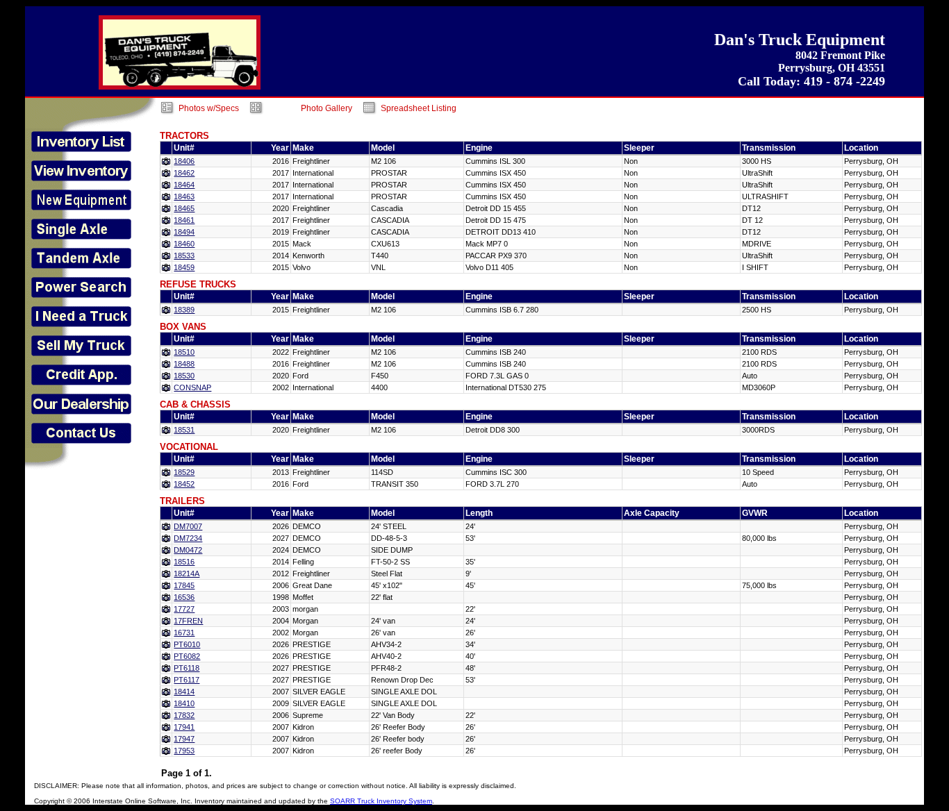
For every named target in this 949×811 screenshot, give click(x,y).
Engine (479, 148)
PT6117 (186, 680)
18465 (184, 208)
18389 (184, 310)
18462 (184, 173)
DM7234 (188, 538)
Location (861, 148)
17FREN (188, 621)
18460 (184, 244)
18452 (184, 484)
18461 (184, 220)
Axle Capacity (651, 513)
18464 (184, 185)
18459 (184, 267)
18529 (184, 472)
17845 (184, 585)
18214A (186, 573)
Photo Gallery (326, 108)
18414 (184, 691)
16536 (184, 597)
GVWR (755, 513)
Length (479, 513)
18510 (184, 352)
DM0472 (188, 550)
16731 (184, 632)
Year (280, 148)
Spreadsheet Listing (418, 108)
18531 (184, 430)
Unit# (184, 148)
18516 (184, 562)
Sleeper (639, 148)
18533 (184, 255)
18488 (184, 364)
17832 (184, 715)
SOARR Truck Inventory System (381, 801)
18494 (184, 232)
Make (303, 148)
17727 (184, 609)
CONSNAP (192, 387)
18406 (184, 161)
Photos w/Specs (209, 108)
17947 (184, 739)
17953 (184, 750)
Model (383, 148)
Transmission (768, 148)
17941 (184, 727)
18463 (184, 196)
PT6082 (187, 656)
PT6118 (186, 668)
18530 (184, 375)
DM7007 (188, 526)
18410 (184, 703)
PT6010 (187, 644)
